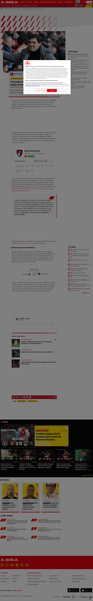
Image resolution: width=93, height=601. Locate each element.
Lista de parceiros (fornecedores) (32, 85)
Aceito (51, 90)
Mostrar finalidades (41, 90)
